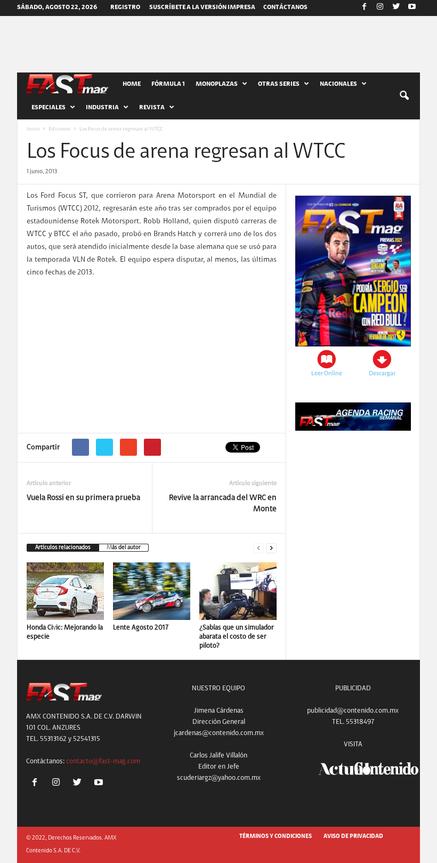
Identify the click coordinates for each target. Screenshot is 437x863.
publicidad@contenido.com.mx (353, 710)
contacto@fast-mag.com (103, 761)
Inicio (33, 129)
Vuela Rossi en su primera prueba (83, 498)
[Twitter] (396, 8)
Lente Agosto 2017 (140, 627)
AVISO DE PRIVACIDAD (353, 837)
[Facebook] (364, 8)
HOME (132, 84)
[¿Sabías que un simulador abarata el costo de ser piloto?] (238, 591)
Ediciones (59, 129)
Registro (125, 7)
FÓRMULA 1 (168, 84)
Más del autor (124, 548)
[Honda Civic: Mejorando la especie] (65, 591)
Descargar (382, 373)
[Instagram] (380, 8)
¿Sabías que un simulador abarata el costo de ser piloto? (236, 636)
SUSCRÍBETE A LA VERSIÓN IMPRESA (202, 7)
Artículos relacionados (63, 548)
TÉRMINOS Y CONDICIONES (275, 837)
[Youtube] (412, 8)
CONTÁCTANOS (285, 7)
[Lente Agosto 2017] (151, 591)
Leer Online (326, 373)
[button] (404, 96)
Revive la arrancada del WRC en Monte (223, 503)
